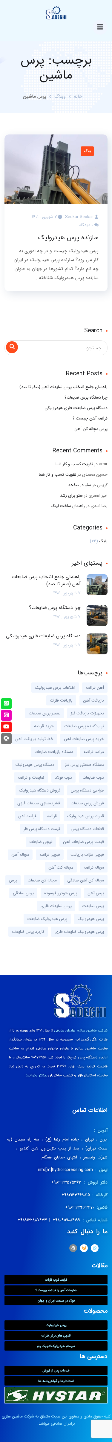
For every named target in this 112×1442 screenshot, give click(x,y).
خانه (78, 96)
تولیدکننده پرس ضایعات (84, 726)
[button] (56, 1279)
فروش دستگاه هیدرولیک (39, 790)
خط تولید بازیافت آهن (34, 739)
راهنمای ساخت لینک (68, 506)
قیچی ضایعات (41, 841)
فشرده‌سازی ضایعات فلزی (38, 803)
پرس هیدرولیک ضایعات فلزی (79, 931)
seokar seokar (79, 217)
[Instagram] (84, 1248)
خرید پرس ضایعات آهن (84, 739)
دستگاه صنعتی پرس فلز (84, 764)
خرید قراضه (44, 726)
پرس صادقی (23, 893)
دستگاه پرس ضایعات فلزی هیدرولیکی (76, 408)
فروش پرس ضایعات (87, 803)
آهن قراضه (95, 687)
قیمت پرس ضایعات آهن (83, 841)
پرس (13, 880)
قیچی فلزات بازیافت (87, 854)
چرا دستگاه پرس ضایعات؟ (86, 397)
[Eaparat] (73, 1248)
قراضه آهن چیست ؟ (90, 418)
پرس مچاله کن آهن (91, 428)
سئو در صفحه (79, 485)
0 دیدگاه (86, 225)
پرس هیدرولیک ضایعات (47, 919)
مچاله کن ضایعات (42, 880)
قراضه (52, 816)
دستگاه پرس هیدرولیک (35, 764)
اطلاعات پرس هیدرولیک (55, 687)
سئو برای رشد (71, 495)
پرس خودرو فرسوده (60, 893)
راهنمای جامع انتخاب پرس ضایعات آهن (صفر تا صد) (63, 387)
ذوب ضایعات (93, 777)
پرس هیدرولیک (91, 919)
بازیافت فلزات (61, 700)
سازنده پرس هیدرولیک (68, 237)
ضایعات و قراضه (31, 777)
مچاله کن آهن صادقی (85, 880)
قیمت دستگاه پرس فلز (41, 829)
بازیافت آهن (93, 700)
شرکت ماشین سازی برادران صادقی (81, 1030)
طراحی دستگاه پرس (87, 790)
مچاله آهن (20, 854)
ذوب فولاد (63, 777)
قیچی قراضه (49, 854)
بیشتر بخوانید (36, 1075)
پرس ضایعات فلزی (56, 906)
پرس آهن (96, 893)
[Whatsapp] (95, 1248)
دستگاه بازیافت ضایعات (53, 751)
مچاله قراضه (94, 867)
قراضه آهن (27, 816)
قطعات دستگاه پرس (87, 829)
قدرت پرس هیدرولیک (85, 816)
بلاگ (87, 151)
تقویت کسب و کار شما (74, 464)
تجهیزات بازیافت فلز (87, 713)
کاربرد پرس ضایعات (28, 931)
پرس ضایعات (93, 906)
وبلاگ (60, 96)
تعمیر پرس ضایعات (44, 713)
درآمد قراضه (94, 751)
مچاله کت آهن (60, 867)
